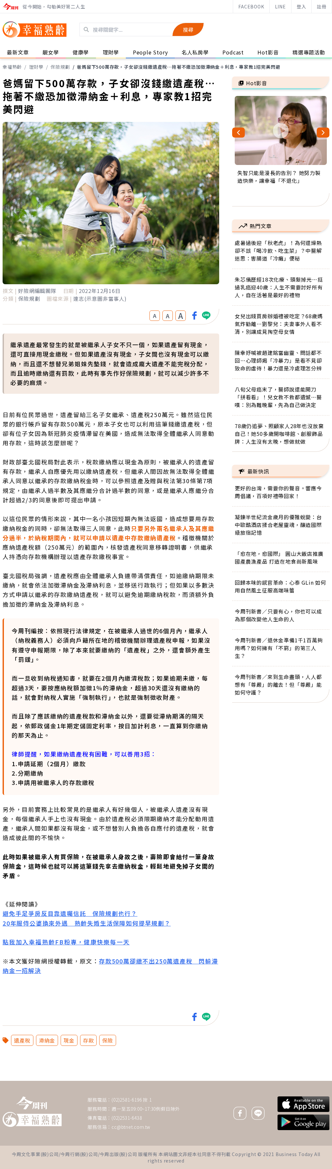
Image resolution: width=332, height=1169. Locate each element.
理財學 (36, 67)
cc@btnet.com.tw (131, 1127)
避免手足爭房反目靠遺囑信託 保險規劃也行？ (70, 913)
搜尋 (188, 29)
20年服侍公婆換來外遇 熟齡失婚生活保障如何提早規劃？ (87, 923)
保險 (107, 1040)
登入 (301, 6)
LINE (280, 6)
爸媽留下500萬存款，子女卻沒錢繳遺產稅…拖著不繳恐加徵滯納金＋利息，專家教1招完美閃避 (178, 67)
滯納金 (47, 1040)
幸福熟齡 (12, 67)
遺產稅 (22, 1040)
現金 (69, 1040)
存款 (88, 1040)
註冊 (321, 6)
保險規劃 (60, 67)
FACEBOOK (251, 6)
